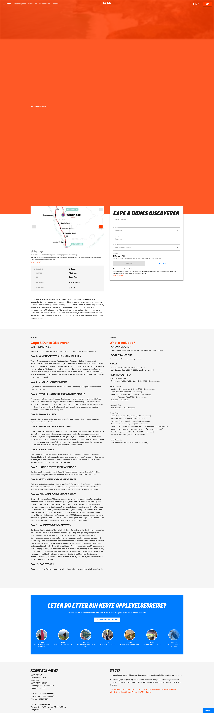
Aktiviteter (32, 4)
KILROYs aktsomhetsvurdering (148, 689)
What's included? (36, 262)
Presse (134, 692)
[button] (146, 222)
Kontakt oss (120, 689)
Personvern (131, 689)
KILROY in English (145, 692)
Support (165, 689)
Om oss (113, 689)
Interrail (56, 4)
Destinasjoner (19, 4)
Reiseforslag (44, 4)
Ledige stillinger (125, 692)
